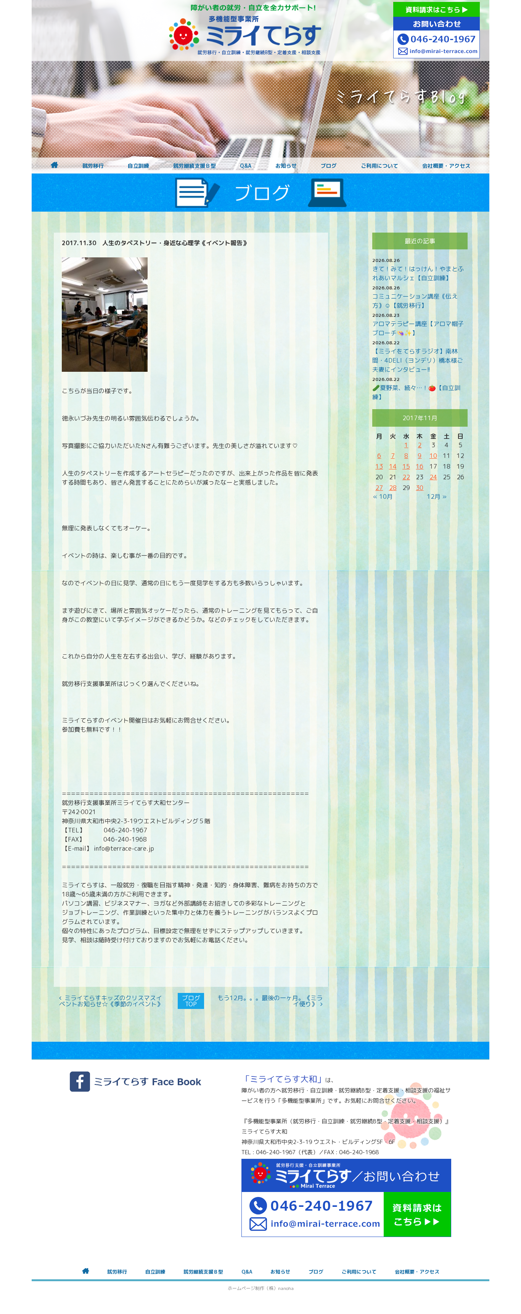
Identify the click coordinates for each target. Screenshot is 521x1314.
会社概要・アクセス (446, 166)
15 (406, 466)
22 (406, 477)
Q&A (245, 166)
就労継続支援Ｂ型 (194, 166)
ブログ (329, 166)
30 (419, 488)
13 (379, 466)
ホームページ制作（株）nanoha (261, 1288)
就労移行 (93, 166)
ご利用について (379, 166)
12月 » (437, 496)
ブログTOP (191, 1001)
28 (393, 488)
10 (433, 455)
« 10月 (383, 496)
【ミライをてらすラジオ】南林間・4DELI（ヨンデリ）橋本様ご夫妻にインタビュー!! (417, 360)
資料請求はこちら (433, 9)
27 (379, 488)
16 (419, 466)
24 (433, 477)
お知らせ (286, 166)
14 (393, 466)
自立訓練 (138, 166)
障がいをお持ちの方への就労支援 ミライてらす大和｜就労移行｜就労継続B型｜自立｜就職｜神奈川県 (245, 30)
